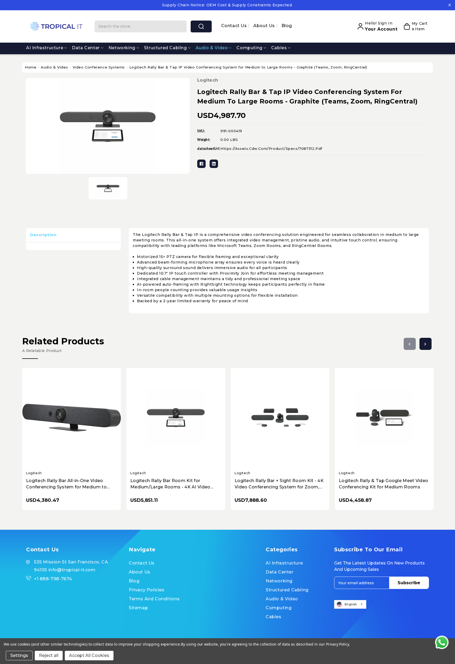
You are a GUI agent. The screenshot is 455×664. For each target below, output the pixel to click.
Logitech (207, 80)
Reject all (48, 655)
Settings (19, 655)
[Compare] (77, 413)
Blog (286, 25)
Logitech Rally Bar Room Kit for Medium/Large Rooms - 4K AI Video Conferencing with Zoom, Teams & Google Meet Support (170, 484)
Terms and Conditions (154, 598)
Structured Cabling (165, 47)
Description (43, 234)
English (351, 604)
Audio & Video (212, 47)
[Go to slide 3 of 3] (410, 344)
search (201, 26)
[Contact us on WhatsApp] (442, 642)
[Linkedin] (214, 164)
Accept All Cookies (89, 655)
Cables (279, 47)
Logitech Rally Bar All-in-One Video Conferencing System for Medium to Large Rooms (66, 484)
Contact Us (234, 25)
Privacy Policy (337, 644)
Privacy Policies (147, 589)
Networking (121, 47)
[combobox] (350, 604)
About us (264, 25)
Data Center (86, 47)
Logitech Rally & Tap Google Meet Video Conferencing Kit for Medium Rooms (383, 483)
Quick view (67, 413)
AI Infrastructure (44, 47)
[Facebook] (201, 164)
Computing (249, 47)
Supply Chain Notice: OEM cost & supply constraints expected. (227, 5)
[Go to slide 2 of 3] (425, 344)
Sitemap (138, 607)
